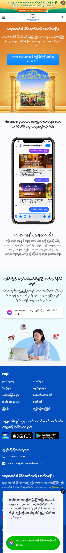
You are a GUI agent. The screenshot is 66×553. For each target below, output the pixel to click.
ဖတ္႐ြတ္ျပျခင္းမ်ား (10, 397)
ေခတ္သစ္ (37, 404)
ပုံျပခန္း (5, 410)
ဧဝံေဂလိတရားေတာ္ (42, 397)
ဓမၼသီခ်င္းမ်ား (39, 390)
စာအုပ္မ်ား (38, 383)
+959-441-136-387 (17, 458)
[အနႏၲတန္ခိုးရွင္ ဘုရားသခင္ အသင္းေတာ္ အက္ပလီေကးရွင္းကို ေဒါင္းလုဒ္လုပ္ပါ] (5, 437)
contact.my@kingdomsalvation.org (25, 465)
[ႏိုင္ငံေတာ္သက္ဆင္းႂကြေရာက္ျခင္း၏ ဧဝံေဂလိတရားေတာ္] (33, 17)
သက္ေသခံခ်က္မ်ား (11, 404)
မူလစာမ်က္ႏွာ (8, 383)
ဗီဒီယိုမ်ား (6, 390)
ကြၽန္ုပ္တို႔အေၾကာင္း (42, 410)
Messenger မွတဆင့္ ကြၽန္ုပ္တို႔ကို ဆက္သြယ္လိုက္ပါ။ (33, 59)
